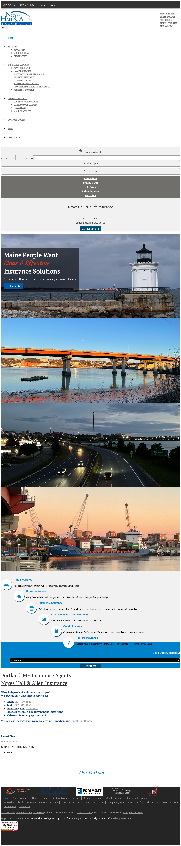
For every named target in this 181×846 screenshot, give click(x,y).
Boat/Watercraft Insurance (29, 74)
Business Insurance (24, 77)
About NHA (19, 50)
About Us (13, 47)
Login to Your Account (26, 101)
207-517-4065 (23, 705)
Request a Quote (93, 152)
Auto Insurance (22, 68)
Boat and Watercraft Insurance (69, 614)
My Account (152, 14)
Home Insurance (22, 71)
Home (11, 38)
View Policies (167, 13)
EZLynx (63, 818)
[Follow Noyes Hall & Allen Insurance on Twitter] (66, 4)
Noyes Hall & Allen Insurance (16, 818)
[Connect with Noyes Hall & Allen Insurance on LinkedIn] (63, 4)
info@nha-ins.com (133, 812)
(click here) (22, 708)
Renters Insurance (24, 90)
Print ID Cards (167, 17)
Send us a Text (25, 158)
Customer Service (17, 99)
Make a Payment (168, 23)
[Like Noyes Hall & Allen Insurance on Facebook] (61, 4)
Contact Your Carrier (25, 105)
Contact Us (14, 137)
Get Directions (91, 228)
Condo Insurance (23, 80)
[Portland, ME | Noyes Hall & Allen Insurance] (16, 24)
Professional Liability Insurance (32, 86)
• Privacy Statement (121, 818)
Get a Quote (14, 286)
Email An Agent (48, 4)
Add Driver (166, 20)
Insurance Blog (136, 802)
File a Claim (166, 26)
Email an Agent (91, 163)
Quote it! (90, 666)
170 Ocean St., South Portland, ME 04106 (22, 812)
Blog (10, 129)
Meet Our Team (22, 53)
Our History (20, 56)
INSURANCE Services (18, 65)
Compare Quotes (17, 120)
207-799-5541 (10, 4)
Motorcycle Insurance (26, 83)
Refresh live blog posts (9, 741)
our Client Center (82, 720)
